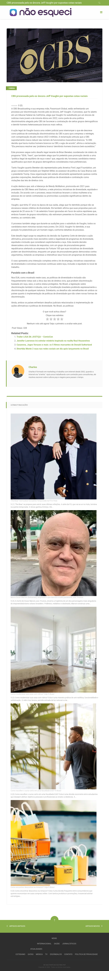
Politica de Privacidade (86, 954)
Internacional (44, 944)
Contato (68, 954)
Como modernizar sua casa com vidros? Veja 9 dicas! (32, 694)
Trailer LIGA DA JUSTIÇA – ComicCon (35, 336)
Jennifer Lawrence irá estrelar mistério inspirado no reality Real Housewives (53, 340)
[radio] (47, 320)
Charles (33, 367)
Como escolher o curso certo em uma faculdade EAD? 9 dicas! (36, 791)
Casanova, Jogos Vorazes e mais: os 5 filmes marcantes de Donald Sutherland (54, 344)
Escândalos (56, 954)
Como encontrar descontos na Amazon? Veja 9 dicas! (33, 887)
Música (39, 954)
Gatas (30, 954)
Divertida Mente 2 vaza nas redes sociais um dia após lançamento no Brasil (53, 348)
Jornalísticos (69, 944)
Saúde (57, 944)
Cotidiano (20, 954)
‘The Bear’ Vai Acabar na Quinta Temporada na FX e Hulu (34, 501)
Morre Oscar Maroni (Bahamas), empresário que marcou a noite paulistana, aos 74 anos (47, 597)
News (54, 938)
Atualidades (36, 949)
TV (46, 954)
